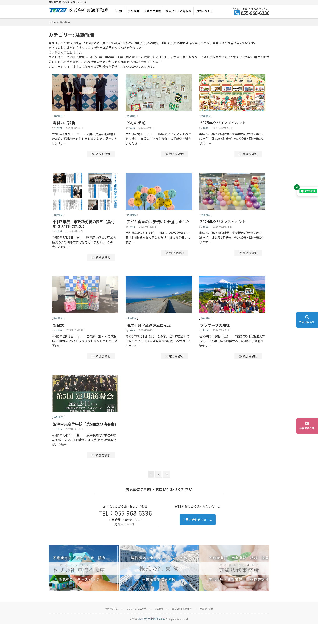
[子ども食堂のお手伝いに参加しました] (159, 192)
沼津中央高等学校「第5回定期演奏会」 (85, 424)
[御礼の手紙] (159, 93)
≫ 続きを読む (101, 154)
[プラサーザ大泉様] (232, 295)
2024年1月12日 (74, 429)
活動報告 (58, 115)
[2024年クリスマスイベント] (232, 192)
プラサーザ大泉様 (215, 325)
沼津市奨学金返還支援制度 (148, 325)
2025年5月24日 (148, 226)
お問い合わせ (204, 11)
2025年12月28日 (222, 127)
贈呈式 (58, 325)
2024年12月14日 (74, 330)
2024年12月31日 (222, 226)
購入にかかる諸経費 (178, 11)
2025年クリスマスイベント (223, 122)
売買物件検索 (152, 11)
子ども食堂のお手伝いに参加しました (158, 221)
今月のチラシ (111, 608)
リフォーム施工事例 (136, 608)
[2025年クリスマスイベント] (232, 93)
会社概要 (133, 11)
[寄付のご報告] (85, 93)
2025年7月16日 (74, 231)
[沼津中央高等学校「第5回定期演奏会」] (85, 394)
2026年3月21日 (74, 127)
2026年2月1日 (147, 127)
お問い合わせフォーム (198, 519)
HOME (119, 11)
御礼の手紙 (135, 122)
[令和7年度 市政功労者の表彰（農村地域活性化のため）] (85, 192)
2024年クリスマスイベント (223, 221)
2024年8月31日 (148, 330)
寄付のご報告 (64, 122)
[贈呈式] (85, 295)
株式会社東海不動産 (151, 618)
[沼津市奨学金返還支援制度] (159, 295)
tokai (58, 127)
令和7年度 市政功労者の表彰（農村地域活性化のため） (83, 224)
